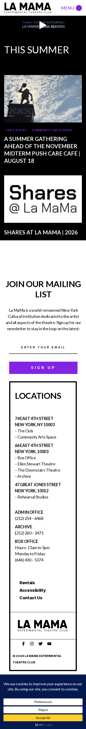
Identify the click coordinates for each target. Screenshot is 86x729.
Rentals (27, 582)
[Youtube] (49, 644)
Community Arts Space (52, 130)
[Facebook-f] (23, 644)
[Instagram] (32, 644)
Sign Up (43, 368)
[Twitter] (41, 644)
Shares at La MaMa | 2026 (41, 232)
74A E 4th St (16, 130)
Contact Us (30, 597)
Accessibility (32, 590)
